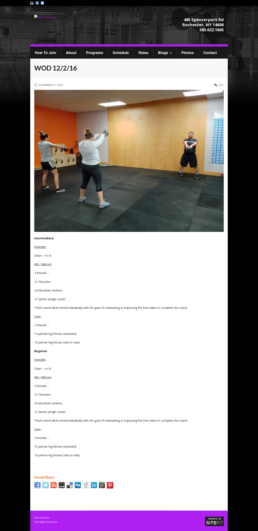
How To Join (45, 52)
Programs (94, 52)
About (71, 52)
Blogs (165, 52)
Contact (210, 52)
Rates (143, 52)
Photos (187, 52)
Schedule (121, 52)
